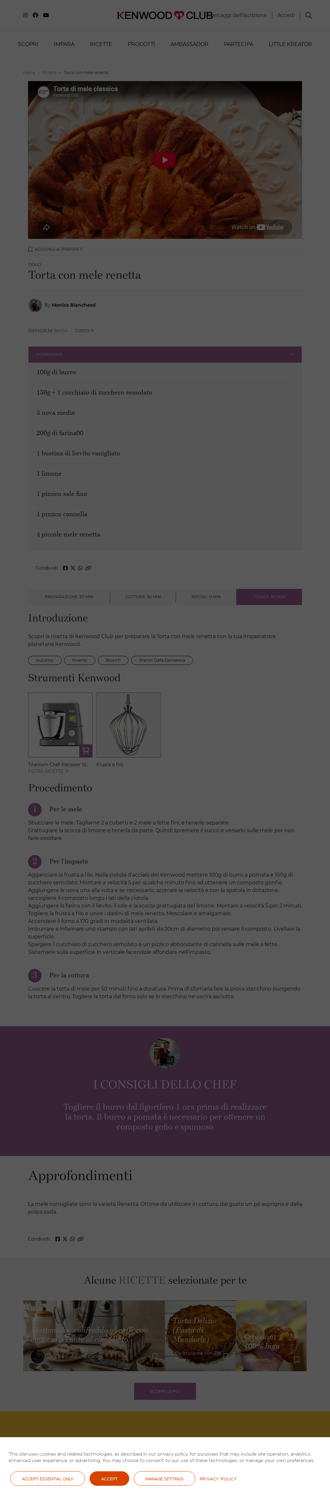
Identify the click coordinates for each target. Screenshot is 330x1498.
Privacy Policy (218, 1479)
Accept (109, 1479)
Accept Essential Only (47, 1479)
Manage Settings (164, 1479)
